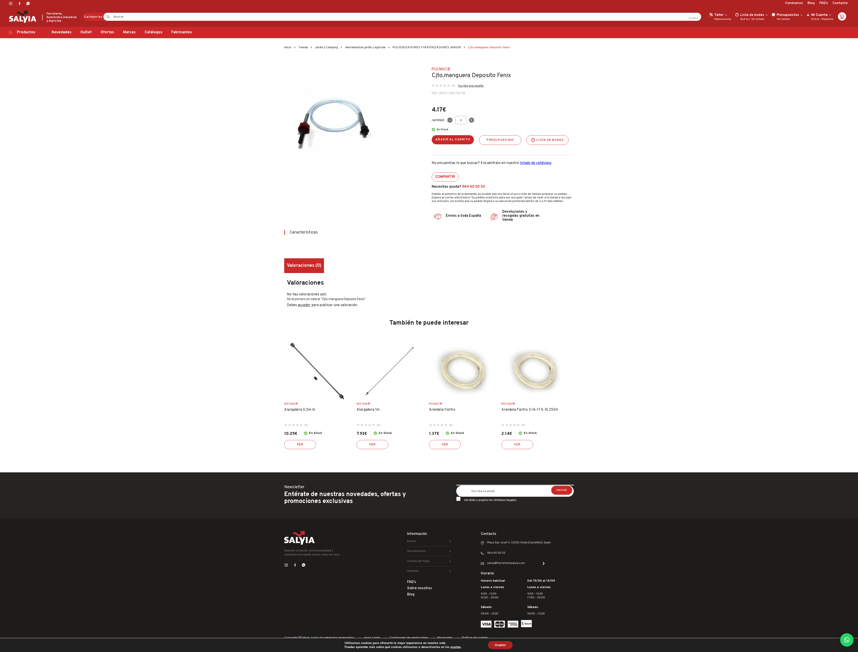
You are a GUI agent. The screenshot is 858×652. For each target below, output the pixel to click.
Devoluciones (416, 551)
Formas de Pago (418, 561)
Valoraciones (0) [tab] (304, 266)
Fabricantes (181, 32)
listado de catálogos (535, 163)
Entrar (815, 19)
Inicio (287, 47)
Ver (300, 444)
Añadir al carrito (452, 139)
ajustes (455, 647)
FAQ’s (823, 3)
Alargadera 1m (368, 410)
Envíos (411, 541)
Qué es (744, 19)
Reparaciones (722, 19)
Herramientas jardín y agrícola (365, 47)
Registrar (828, 19)
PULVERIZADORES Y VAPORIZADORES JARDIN (426, 47)
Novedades (62, 32)
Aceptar (500, 645)
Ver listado (757, 19)
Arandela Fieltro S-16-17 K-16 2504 (529, 410)
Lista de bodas (550, 140)
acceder (304, 305)
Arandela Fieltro (442, 410)
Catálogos (153, 32)
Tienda (303, 47)
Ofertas (107, 32)
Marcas (129, 32)
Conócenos (794, 3)
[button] (847, 640)
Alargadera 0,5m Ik (299, 410)
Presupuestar (500, 140)
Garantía (412, 571)
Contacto (840, 3)
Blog (811, 3)
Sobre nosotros (419, 588)
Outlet (86, 32)
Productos (26, 32)
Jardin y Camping (326, 47)
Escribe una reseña (471, 86)
